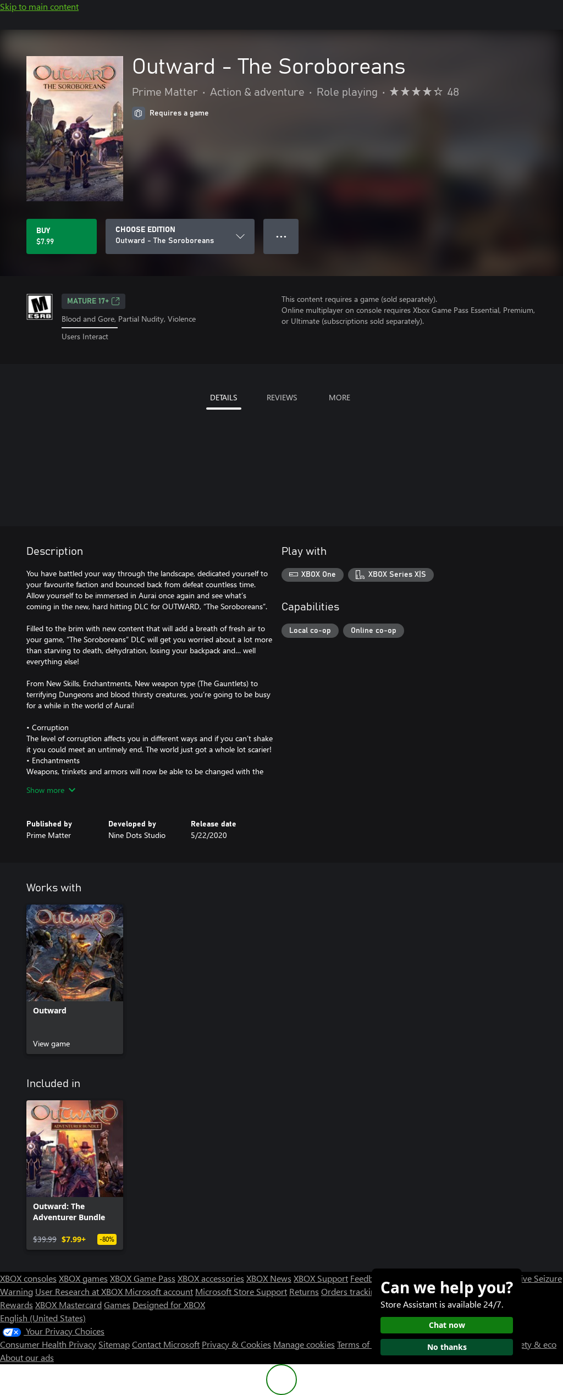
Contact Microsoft (166, 1344)
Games (117, 1304)
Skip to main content (39, 6)
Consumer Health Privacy (48, 1344)
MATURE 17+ (88, 301)
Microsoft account (159, 1291)
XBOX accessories (211, 1278)
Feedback (368, 1278)
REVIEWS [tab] (282, 397)
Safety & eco (532, 1344)
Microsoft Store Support (241, 1291)
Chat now (447, 1325)
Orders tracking (350, 1291)
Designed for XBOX (169, 1304)
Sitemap (114, 1344)
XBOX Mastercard (68, 1304)
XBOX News (268, 1278)
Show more (45, 790)
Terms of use (361, 1344)
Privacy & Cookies (236, 1344)
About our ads (27, 1357)
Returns (304, 1291)
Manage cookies (304, 1344)
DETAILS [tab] (223, 397)
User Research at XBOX (80, 1291)
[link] (74, 979)
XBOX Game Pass (142, 1278)
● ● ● (281, 236)
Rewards (16, 1304)
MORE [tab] (339, 397)
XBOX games (83, 1278)
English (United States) (43, 1318)
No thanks (447, 1347)
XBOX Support (321, 1278)
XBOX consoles (28, 1278)
